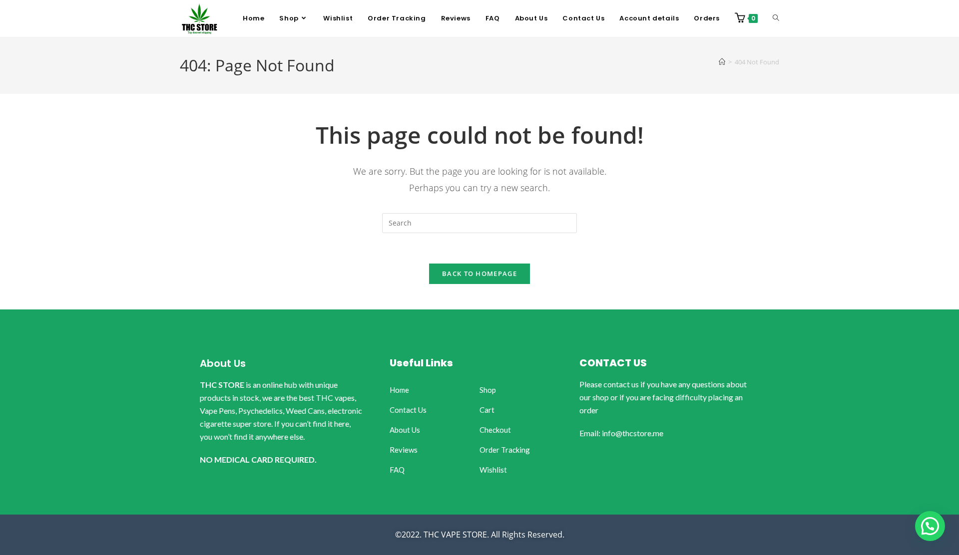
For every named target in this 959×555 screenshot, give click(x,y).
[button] (930, 526)
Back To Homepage (479, 273)
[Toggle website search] (776, 18)
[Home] (722, 61)
